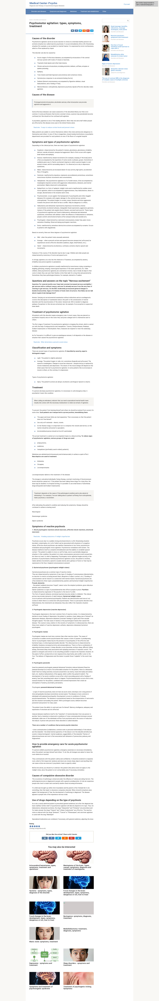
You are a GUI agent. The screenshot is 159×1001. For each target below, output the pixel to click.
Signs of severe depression (111, 64)
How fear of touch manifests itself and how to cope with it (120, 46)
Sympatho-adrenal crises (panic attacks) (119, 69)
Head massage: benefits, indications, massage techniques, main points (119, 27)
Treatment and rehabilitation (89, 11)
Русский (127, 4)
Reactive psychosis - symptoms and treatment (119, 36)
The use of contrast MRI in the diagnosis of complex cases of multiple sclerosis (115, 79)
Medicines (73, 11)
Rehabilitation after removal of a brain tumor (119, 55)
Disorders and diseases (38, 11)
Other (104, 11)
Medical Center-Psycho (43, 3)
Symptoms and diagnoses (58, 11)
